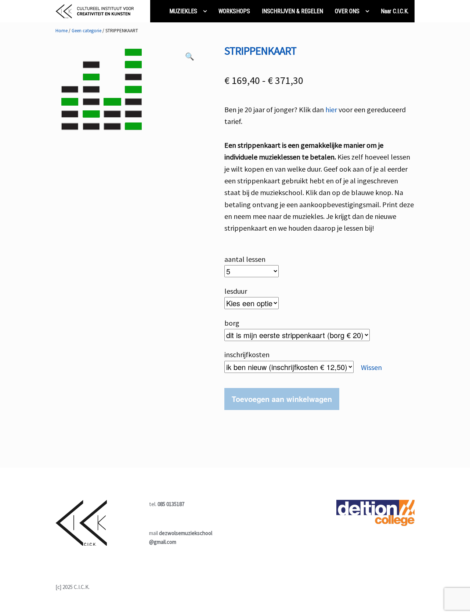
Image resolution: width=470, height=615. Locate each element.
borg (231, 322)
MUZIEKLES (183, 11)
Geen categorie (86, 31)
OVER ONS (347, 11)
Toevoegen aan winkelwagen (282, 398)
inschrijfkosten (247, 354)
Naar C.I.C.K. (395, 11)
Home (61, 31)
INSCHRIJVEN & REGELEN (292, 11)
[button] (189, 58)
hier (331, 109)
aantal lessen (244, 259)
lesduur (235, 291)
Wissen (371, 367)
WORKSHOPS (234, 11)
